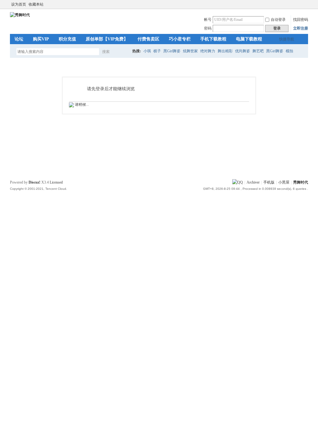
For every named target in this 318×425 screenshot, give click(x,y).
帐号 (207, 19)
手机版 (269, 182)
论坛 (19, 39)
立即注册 (300, 28)
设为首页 (18, 4)
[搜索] (124, 51)
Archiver (253, 182)
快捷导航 (286, 39)
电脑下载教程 (249, 39)
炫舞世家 (190, 51)
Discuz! (34, 182)
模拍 (289, 51)
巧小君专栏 (180, 39)
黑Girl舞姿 (171, 51)
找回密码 (300, 19)
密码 (207, 28)
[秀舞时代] (20, 15)
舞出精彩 (225, 51)
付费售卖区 (148, 39)
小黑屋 (283, 182)
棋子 (157, 51)
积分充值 (67, 39)
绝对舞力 (207, 51)
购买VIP (41, 39)
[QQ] (237, 182)
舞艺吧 (258, 51)
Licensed (56, 182)
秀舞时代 (300, 182)
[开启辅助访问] (306, 4)
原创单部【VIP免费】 (107, 39)
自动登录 (278, 19)
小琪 (147, 51)
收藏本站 (36, 4)
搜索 (106, 51)
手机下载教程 (213, 39)
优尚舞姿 (242, 51)
